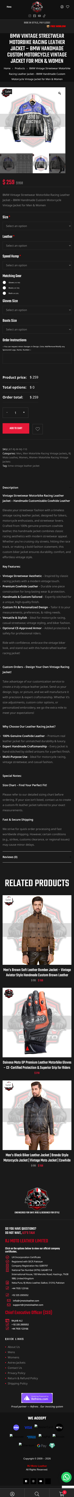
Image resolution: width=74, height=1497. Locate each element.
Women (23, 457)
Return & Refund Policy (23, 1378)
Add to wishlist (38, 429)
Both (13, 293)
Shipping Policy (18, 1383)
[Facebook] (26, 1481)
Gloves (14, 282)
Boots (14, 288)
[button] (66, 1477)
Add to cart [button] (33, 934)
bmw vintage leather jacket (23, 465)
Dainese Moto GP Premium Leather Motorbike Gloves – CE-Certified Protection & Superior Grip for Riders (37, 1065)
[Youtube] (41, 1481)
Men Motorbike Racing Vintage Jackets (45, 453)
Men (19, 453)
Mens (11, 1352)
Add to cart (16, 428)
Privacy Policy (16, 1373)
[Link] (48, 1481)
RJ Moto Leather (37, 1465)
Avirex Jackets (16, 1362)
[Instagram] (33, 1481)
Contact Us (15, 1368)
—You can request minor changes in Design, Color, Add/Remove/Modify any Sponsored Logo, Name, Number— (34, 348)
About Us (14, 1347)
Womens (13, 1357)
